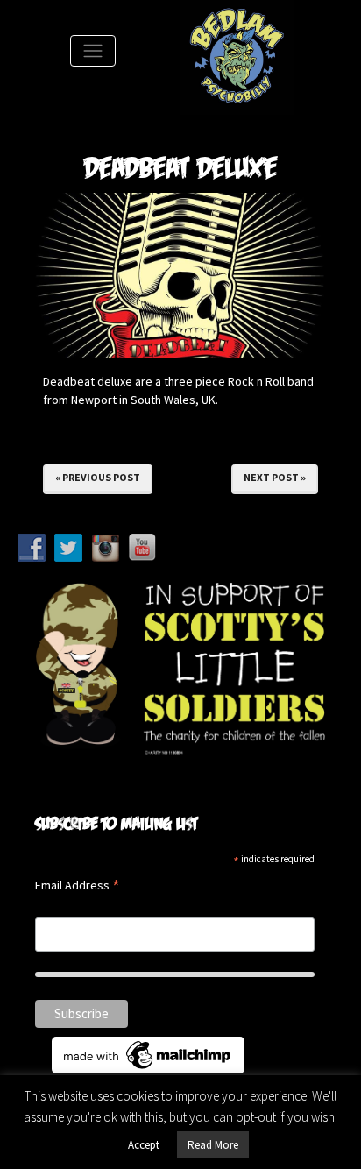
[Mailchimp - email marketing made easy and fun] (148, 1053)
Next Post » (275, 477)
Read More (213, 1144)
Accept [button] (143, 1144)
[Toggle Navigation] (93, 51)
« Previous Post (97, 477)
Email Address (77, 886)
